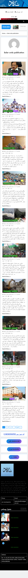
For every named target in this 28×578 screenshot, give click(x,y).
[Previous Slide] (22, 509)
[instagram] (14, 17)
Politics (15, 74)
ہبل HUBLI (14, 457)
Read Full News (5, 96)
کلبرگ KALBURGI (14, 449)
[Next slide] (25, 509)
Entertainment (7, 148)
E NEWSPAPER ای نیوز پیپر (14, 434)
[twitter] (16, 17)
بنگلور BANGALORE (14, 441)
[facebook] (12, 17)
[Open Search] (23, 21)
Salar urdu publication (9, 77)
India (5, 74)
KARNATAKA (9, 74)
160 (17, 427)
